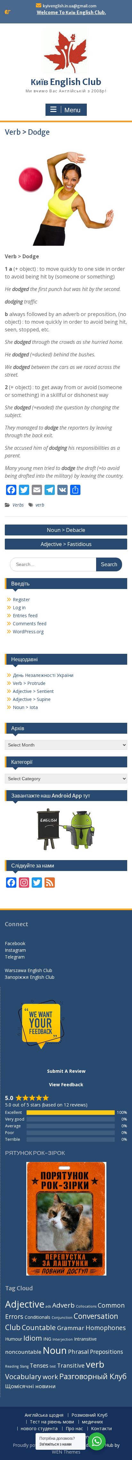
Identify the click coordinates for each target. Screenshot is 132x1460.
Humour (13, 1339)
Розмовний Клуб (89, 1415)
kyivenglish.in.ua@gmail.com (69, 6)
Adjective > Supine (32, 699)
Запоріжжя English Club (29, 977)
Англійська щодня (44, 1415)
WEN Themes (66, 1452)
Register (21, 599)
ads (48, 1306)
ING (47, 1339)
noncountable (23, 1351)
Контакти (101, 1429)
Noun (55, 1350)
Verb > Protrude (29, 683)
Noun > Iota (25, 707)
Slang (24, 1366)
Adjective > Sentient (33, 691)
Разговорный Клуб (93, 1376)
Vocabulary (23, 1376)
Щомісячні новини (30, 1386)
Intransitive (85, 1339)
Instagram (15, 950)
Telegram (15, 957)
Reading (12, 1366)
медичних (92, 1422)
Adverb (63, 1305)
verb (40, 505)
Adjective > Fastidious (66, 544)
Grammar (70, 1328)
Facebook (15, 943)
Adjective (24, 1304)
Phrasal (78, 1351)
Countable (39, 1327)
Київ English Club (66, 82)
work (50, 1376)
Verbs (18, 505)
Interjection (63, 1339)
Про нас (74, 1429)
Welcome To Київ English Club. (71, 12)
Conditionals (37, 1317)
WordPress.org (28, 631)
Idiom (32, 1338)
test (53, 1366)
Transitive (71, 1365)
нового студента (39, 1429)
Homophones (106, 1327)
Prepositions (106, 1351)
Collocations (86, 1306)
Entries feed (25, 615)
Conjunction (62, 1317)
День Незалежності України (43, 675)
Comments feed (29, 623)
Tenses (39, 1365)
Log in (19, 607)
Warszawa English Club (28, 970)
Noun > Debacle (66, 530)
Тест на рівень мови (52, 1422)
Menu (72, 110)
